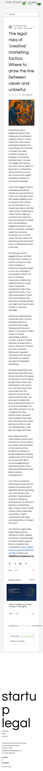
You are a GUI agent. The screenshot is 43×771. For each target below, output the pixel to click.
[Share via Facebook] (10, 563)
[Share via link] (26, 563)
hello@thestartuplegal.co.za (12, 750)
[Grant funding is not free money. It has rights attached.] (21, 592)
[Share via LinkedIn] (20, 563)
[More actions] (33, 27)
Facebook (5, 762)
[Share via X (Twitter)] (15, 563)
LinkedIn (5, 757)
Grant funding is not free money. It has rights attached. (20, 605)
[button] (39, 3)
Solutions (5, 731)
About (4, 733)
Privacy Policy (6, 766)
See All (32, 579)
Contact (5, 736)
